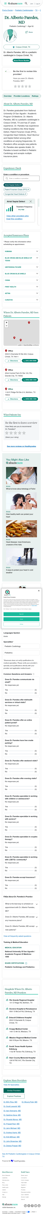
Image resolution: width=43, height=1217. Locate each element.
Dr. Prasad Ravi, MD (12, 1124)
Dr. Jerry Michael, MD (12, 1128)
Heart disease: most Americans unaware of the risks (18, 543)
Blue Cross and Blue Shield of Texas (18, 259)
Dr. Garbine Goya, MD (12, 1115)
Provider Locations (22, 96)
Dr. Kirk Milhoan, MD (12, 1137)
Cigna (7, 280)
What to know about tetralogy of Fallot (20, 488)
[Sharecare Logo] (15, 3)
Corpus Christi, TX (22, 47)
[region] (21, 608)
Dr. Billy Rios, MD (10, 1102)
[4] (26, 86)
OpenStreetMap (28, 345)
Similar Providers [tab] (14, 1090)
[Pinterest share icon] (39, 1206)
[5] (30, 86)
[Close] (38, 590)
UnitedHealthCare (13, 267)
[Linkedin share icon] (32, 1206)
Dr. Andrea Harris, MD (12, 1132)
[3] (22, 86)
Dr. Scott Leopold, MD (12, 1106)
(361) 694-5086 (30, 360)
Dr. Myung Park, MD (29, 1102)
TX (36, 10)
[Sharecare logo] (21, 1204)
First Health (10, 287)
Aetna (7, 293)
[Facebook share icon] (25, 1206)
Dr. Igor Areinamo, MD (12, 1110)
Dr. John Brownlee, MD (13, 1141)
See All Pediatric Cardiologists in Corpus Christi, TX (21, 1155)
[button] (33, 674)
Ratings (35, 96)
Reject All (21, 614)
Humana (8, 251)
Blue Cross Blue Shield (15, 274)
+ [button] (6, 322)
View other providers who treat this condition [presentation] (17, 217)
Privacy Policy (34, 605)
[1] (15, 86)
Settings (21, 624)
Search (26, 3)
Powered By (6, 1161)
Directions (14, 361)
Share (31, 32)
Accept (21, 619)
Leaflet (20, 345)
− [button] (6, 325)
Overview (7, 96)
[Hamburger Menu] (5, 3)
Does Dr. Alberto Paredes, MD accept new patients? (19, 928)
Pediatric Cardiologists (24, 10)
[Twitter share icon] (35, 1206)
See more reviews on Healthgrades (21, 446)
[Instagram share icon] (29, 1206)
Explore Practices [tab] (14, 1096)
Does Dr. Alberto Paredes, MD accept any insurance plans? (19, 918)
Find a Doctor (7, 10)
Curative (9, 300)
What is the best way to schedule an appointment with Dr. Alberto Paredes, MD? (20, 907)
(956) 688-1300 (30, 380)
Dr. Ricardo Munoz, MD (13, 1119)
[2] (19, 86)
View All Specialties (11, 1084)
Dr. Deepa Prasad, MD (12, 1145)
